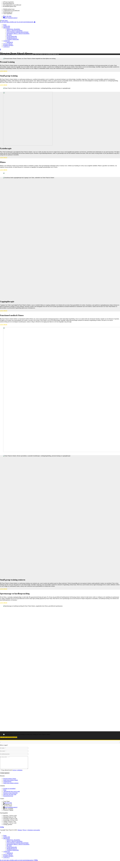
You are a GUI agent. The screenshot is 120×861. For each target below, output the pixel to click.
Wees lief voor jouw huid (9, 794)
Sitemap (20, 830)
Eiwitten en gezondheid (9, 788)
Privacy (25, 830)
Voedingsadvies (7, 781)
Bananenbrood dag (8, 796)
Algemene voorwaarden (33, 830)
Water (4, 790)
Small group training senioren (10, 783)
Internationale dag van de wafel (11, 791)
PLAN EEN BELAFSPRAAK (8, 22)
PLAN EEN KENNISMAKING (25, 22)
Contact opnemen (5, 773)
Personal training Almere (9, 778)
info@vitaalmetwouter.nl (11, 17)
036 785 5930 (7, 16)
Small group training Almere (10, 780)
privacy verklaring (17, 770)
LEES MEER (3, 71)
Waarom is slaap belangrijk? (10, 793)
